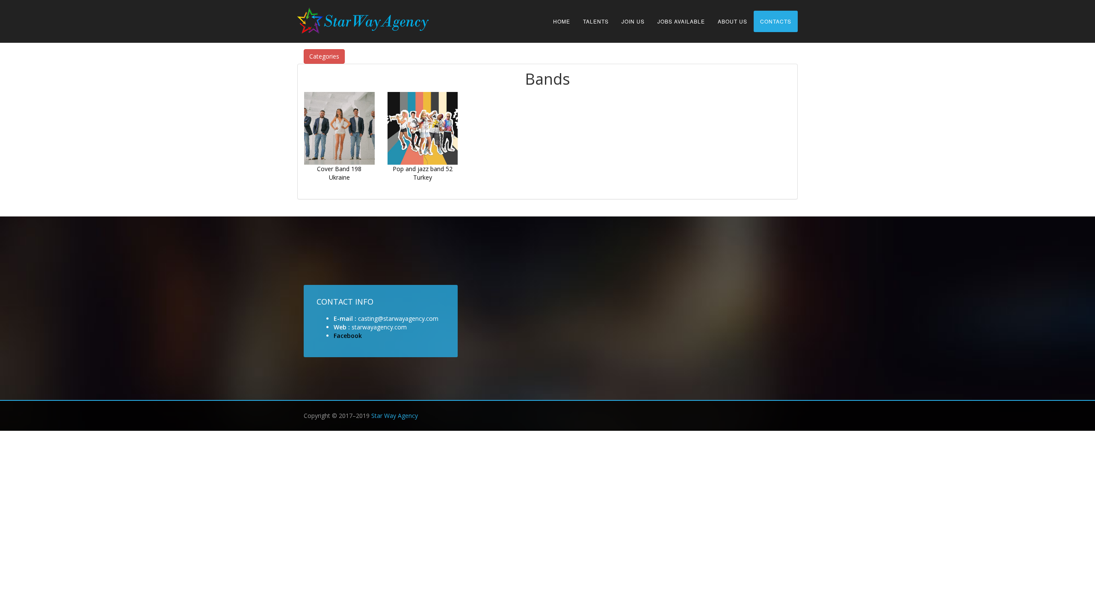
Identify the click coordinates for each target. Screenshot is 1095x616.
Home (561, 21)
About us (732, 21)
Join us (633, 21)
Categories (324, 56)
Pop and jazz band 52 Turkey (423, 173)
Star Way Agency (394, 416)
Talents (596, 21)
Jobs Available (681, 21)
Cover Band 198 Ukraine (339, 173)
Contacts (775, 21)
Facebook (348, 336)
